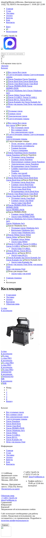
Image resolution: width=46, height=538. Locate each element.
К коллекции (6, 310)
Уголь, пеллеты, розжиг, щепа (24, 143)
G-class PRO (6, 358)
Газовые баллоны (18, 148)
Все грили (22, 72)
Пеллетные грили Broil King (23, 187)
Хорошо (5, 525)
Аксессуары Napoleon (20, 175)
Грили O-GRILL (30, 97)
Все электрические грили (22, 132)
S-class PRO (6, 365)
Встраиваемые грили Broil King (25, 191)
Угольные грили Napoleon (22, 157)
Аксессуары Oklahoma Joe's (23, 232)
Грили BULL (25, 100)
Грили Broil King (30, 81)
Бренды (9, 18)
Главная (9, 9)
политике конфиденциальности (15, 520)
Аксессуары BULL (19, 255)
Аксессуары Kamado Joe (21, 262)
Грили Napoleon (29, 79)
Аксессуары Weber (19, 242)
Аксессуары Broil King (21, 189)
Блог (8, 20)
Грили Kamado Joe (33, 102)
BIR (2, 379)
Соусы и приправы (19, 150)
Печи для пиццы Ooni (15, 269)
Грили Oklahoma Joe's (15, 223)
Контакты (10, 22)
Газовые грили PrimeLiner (22, 214)
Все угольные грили (20, 127)
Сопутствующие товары (16, 139)
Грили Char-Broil (30, 84)
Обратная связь (12, 304)
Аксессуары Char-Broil (21, 203)
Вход (8, 27)
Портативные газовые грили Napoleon (28, 162)
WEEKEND (6, 372)
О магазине (11, 295)
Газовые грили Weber (20, 239)
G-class (4, 308)
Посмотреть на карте (10, 489)
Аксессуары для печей (21, 273)
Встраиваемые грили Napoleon (24, 166)
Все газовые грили (19, 130)
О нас (8, 11)
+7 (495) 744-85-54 (9, 498)
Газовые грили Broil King (22, 185)
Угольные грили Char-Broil (23, 198)
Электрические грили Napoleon (25, 164)
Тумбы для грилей (19, 173)
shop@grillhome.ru (36, 477)
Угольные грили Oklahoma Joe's (25, 228)
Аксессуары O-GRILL (21, 248)
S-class (4, 351)
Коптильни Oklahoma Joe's (22, 230)
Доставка (10, 13)
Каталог (5, 66)
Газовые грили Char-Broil (22, 200)
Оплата (9, 15)
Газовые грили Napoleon (22, 159)
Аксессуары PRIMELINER (23, 216)
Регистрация (11, 31)
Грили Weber (25, 95)
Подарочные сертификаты (22, 146)
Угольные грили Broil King (23, 182)
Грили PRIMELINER (15, 210)
